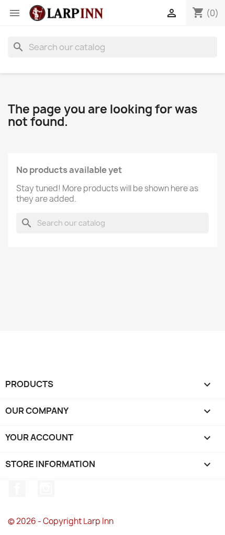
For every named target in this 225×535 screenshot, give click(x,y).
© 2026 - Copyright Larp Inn (61, 521)
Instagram (46, 488)
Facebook (17, 488)
